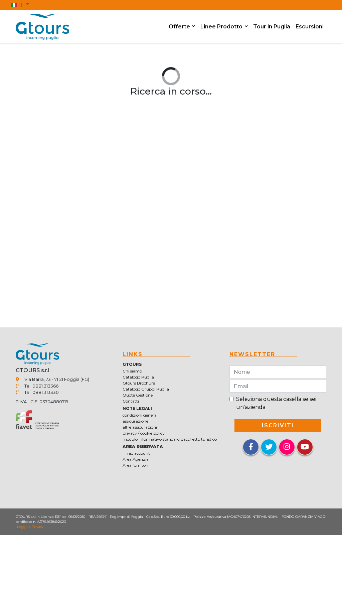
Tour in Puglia (271, 26)
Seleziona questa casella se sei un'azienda (276, 403)
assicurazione (135, 421)
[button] (20, 4)
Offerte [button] (180, 26)
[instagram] (287, 447)
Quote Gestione (138, 395)
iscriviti (278, 425)
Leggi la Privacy (30, 527)
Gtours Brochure (139, 383)
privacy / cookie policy (144, 433)
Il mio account (136, 453)
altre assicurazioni (140, 427)
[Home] (42, 26)
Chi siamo (132, 371)
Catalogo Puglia (138, 377)
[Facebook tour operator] (250, 447)
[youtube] (305, 447)
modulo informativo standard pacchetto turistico (170, 439)
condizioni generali (141, 415)
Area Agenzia (136, 459)
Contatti (131, 401)
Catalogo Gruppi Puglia (146, 389)
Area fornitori (135, 465)
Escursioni (310, 26)
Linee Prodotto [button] (222, 26)
